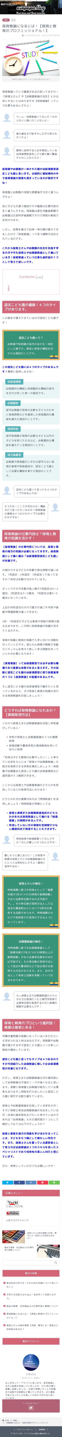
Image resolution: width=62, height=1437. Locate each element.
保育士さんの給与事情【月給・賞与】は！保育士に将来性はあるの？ (32, 1327)
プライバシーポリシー (25, 1429)
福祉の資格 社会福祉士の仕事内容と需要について (32, 1306)
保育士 (6, 20)
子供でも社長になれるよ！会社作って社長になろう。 (31, 1296)
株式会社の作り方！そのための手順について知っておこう (32, 1285)
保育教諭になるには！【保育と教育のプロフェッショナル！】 (32, 1315)
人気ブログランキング (17, 1220)
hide (39, 277)
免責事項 (42, 1429)
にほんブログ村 (14, 1206)
